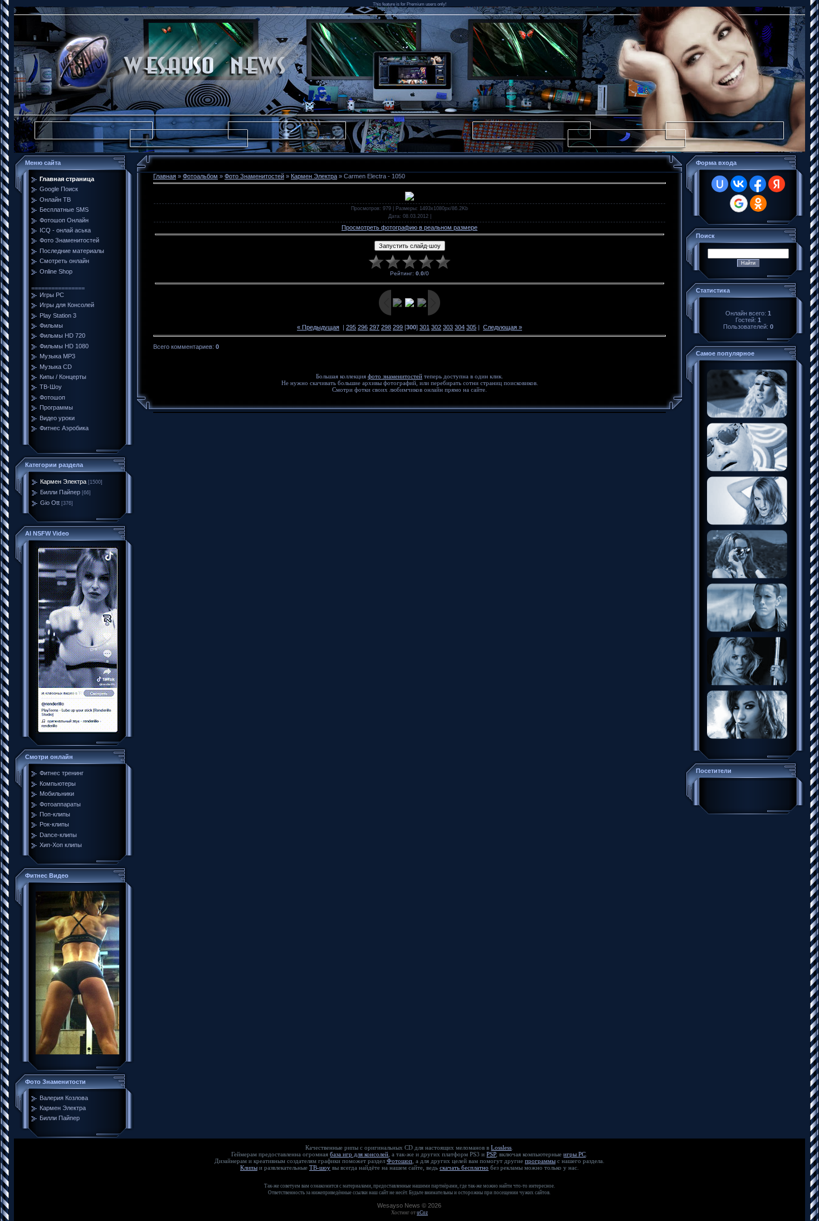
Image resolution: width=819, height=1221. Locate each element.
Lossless (501, 1148)
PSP (491, 1154)
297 (374, 327)
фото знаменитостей (395, 376)
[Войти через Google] (739, 203)
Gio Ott (50, 502)
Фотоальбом (200, 176)
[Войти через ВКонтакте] (738, 184)
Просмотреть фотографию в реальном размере (409, 227)
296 (363, 327)
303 (448, 327)
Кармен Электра (63, 481)
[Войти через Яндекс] (776, 184)
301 (425, 327)
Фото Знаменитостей (254, 176)
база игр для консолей (359, 1154)
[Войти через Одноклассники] (758, 203)
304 (460, 327)
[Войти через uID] (719, 184)
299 (398, 327)
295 (351, 327)
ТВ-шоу (319, 1168)
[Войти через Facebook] (757, 184)
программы (540, 1161)
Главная (164, 176)
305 (471, 327)
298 (386, 327)
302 (436, 327)
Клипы (248, 1168)
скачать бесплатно (464, 1168)
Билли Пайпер (60, 492)
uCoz (422, 1212)
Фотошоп (399, 1161)
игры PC (574, 1154)
